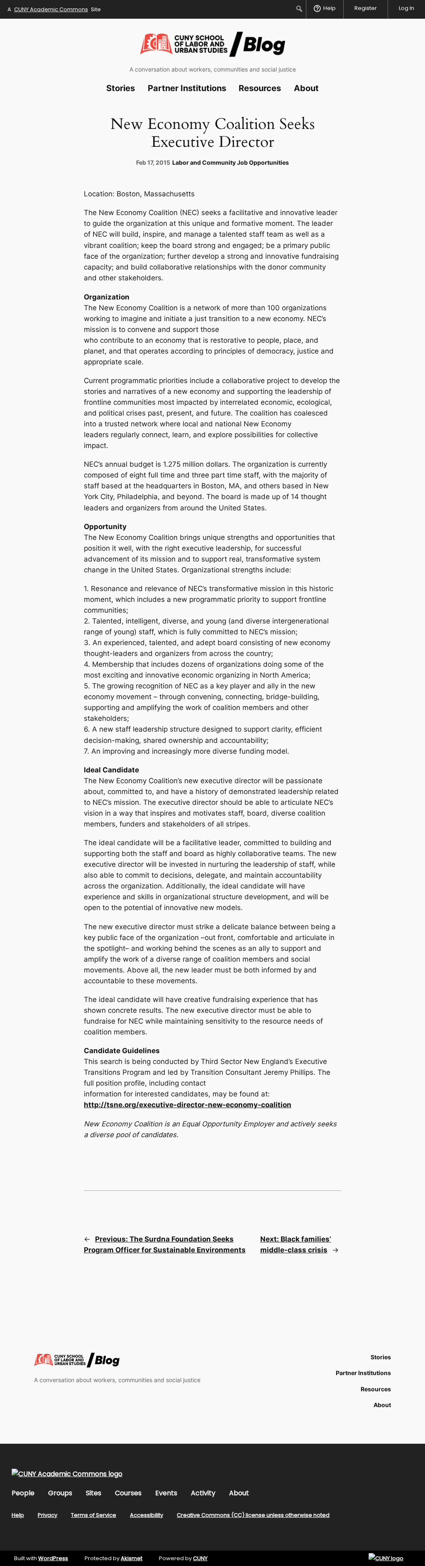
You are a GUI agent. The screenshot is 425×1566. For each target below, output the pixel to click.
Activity (203, 1493)
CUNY (200, 1558)
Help (18, 1515)
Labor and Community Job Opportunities (230, 162)
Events (166, 1493)
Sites (93, 1493)
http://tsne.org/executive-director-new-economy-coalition (187, 1105)
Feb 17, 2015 (153, 162)
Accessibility (146, 1515)
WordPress (53, 1558)
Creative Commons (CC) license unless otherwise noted (253, 1515)
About (239, 1493)
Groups (60, 1493)
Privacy (47, 1515)
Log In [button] (406, 8)
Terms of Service (93, 1515)
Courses (128, 1493)
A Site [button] (54, 9)
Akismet (131, 1558)
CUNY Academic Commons (51, 9)
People (23, 1493)
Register (365, 8)
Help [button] (329, 8)
